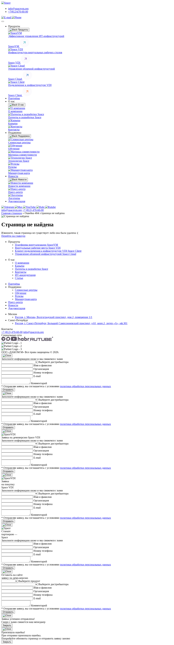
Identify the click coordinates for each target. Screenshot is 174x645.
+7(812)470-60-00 (18, 11)
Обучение (20, 293)
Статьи (19, 278)
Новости (13, 176)
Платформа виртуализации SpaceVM (36, 244)
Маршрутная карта (26, 299)
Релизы (19, 296)
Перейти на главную (13, 235)
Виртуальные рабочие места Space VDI (37, 247)
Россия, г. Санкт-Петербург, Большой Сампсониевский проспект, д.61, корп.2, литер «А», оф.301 (71, 323)
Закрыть (7, 625)
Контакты (20, 272)
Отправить (8, 389)
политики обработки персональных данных (85, 386)
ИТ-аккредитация (25, 275)
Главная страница (11, 213)
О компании (22, 262)
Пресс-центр (15, 302)
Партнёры (14, 98)
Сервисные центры (26, 290)
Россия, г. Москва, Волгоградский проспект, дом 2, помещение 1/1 (53, 317)
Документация (16, 201)
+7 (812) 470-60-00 (33, 210)
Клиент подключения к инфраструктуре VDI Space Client (48, 250)
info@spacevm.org (18, 8)
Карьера (19, 265)
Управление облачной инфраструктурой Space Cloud (45, 253)
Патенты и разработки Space (31, 268)
